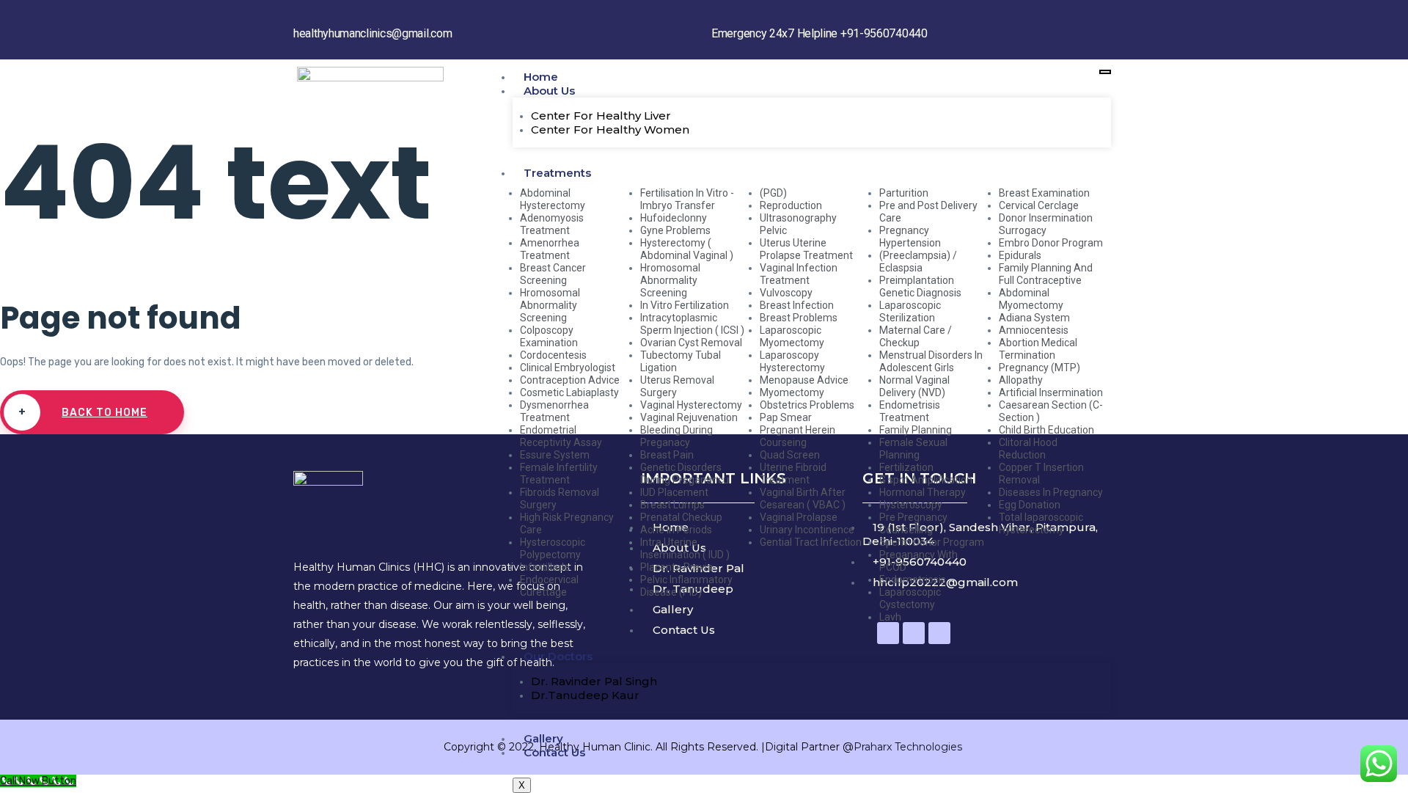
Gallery (543, 738)
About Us (549, 91)
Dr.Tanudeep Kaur (585, 695)
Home (541, 77)
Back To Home (83, 412)
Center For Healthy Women (610, 129)
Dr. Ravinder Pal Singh (594, 681)
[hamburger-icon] (1105, 72)
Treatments (557, 173)
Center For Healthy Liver (601, 116)
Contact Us (554, 752)
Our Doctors (558, 656)
